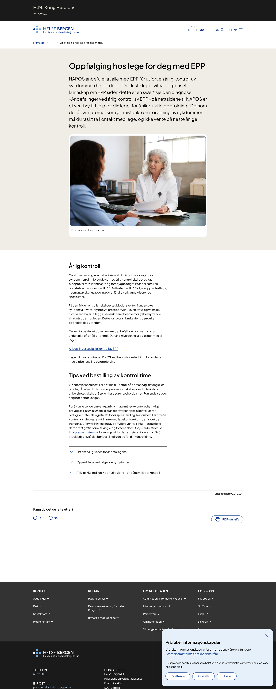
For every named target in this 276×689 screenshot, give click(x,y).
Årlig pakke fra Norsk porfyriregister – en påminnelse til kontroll (118, 472)
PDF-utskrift (230, 519)
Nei (56, 518)
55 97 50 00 (41, 674)
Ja (39, 518)
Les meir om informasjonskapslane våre (192, 654)
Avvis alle (203, 676)
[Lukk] (266, 635)
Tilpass (226, 676)
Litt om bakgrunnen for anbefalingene (102, 452)
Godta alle (178, 676)
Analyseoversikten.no (83, 432)
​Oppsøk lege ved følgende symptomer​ (103, 462)
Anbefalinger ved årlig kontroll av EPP (93, 348)
